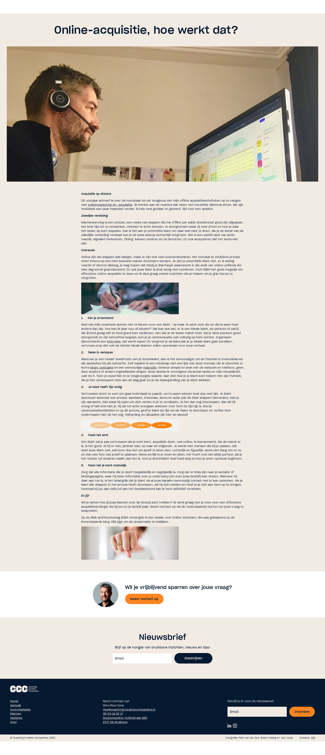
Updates (16, 718)
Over (13, 722)
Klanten (15, 713)
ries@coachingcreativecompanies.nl (129, 709)
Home (14, 701)
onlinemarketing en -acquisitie (110, 204)
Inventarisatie (20, 709)
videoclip (149, 367)
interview (113, 341)
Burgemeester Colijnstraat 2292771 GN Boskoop (125, 720)
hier (120, 521)
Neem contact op (144, 599)
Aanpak (15, 705)
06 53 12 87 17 (113, 713)
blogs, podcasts (101, 367)
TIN (313, 737)
